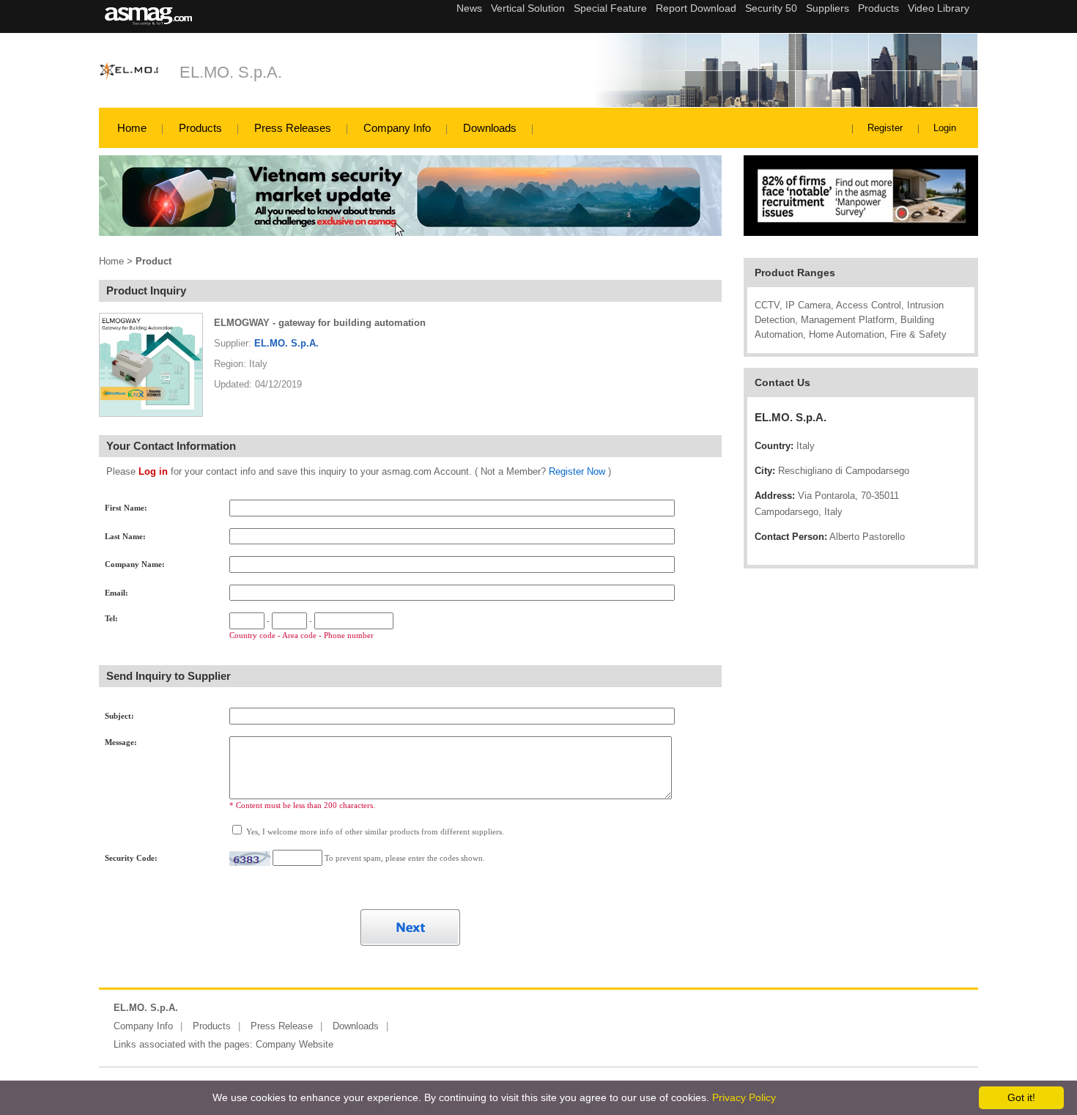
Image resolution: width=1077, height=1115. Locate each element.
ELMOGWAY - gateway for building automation (320, 322)
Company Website (294, 1044)
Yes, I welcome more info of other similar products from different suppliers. (374, 831)
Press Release (282, 1025)
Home (132, 128)
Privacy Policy (744, 1097)
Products (200, 128)
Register (885, 127)
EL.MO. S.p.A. (231, 72)
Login (944, 127)
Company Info (397, 128)
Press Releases (292, 128)
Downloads (490, 128)
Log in (153, 471)
